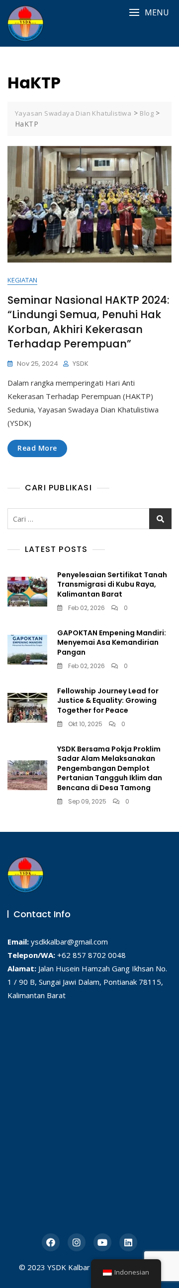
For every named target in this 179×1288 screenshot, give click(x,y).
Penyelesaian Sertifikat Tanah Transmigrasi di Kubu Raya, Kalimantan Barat (112, 584)
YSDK (81, 363)
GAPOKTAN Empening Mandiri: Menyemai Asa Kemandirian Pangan (111, 642)
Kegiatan (22, 279)
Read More (37, 448)
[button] (149, 12)
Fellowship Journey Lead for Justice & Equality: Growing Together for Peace (108, 700)
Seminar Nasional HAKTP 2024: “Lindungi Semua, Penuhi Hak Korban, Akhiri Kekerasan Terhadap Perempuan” (88, 322)
